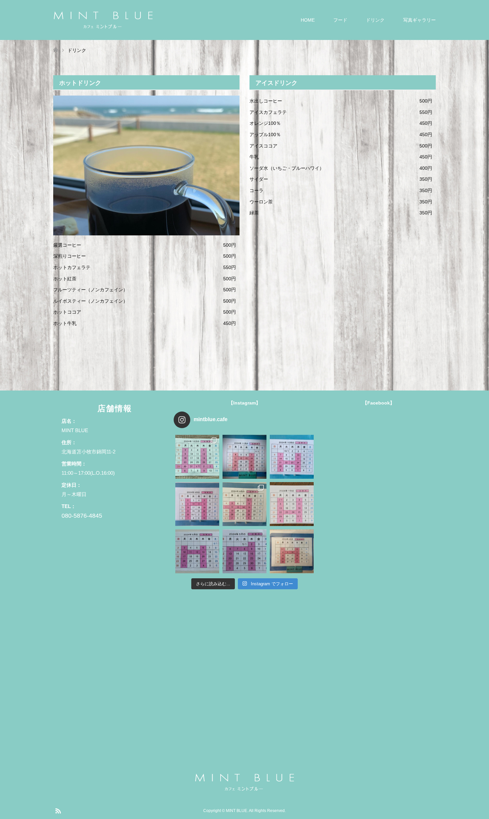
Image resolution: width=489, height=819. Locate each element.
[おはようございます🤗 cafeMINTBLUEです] (197, 551)
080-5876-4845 (82, 515)
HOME (308, 20)
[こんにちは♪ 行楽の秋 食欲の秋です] (292, 457)
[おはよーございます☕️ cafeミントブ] (244, 504)
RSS (58, 810)
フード (340, 20)
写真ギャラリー (419, 20)
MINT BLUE (236, 810)
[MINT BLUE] (103, 20)
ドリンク (375, 20)
